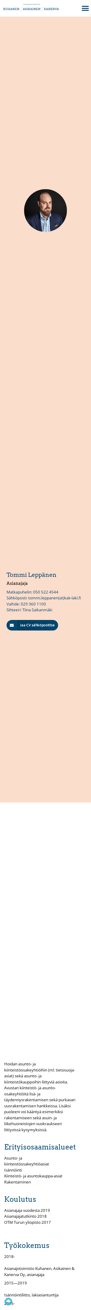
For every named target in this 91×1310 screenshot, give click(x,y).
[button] (32, 625)
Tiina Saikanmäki (37, 609)
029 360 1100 (33, 604)
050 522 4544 (45, 592)
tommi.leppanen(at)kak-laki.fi (54, 598)
